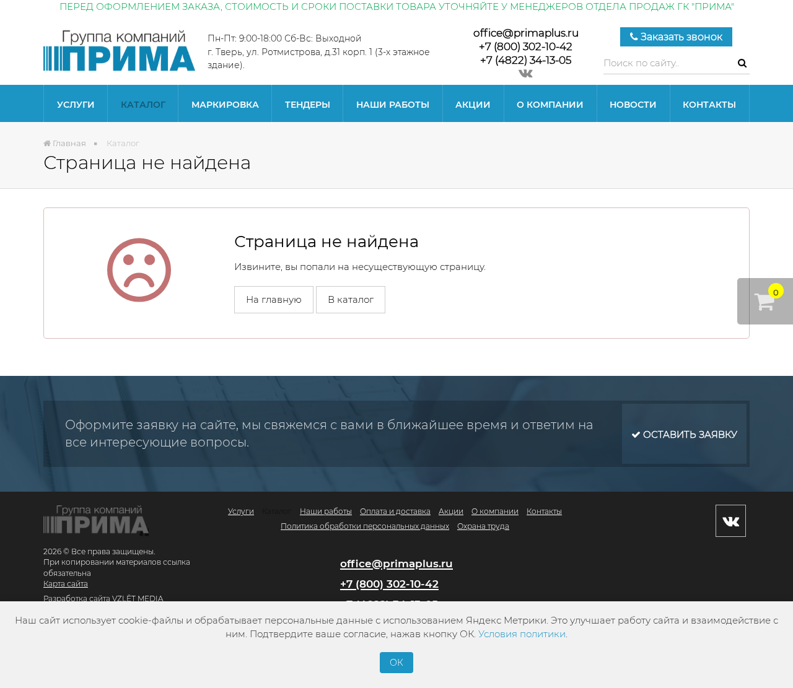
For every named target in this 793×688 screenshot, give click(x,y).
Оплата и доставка (395, 511)
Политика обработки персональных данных (365, 526)
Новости (633, 104)
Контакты (709, 104)
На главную (274, 299)
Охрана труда (483, 526)
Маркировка (225, 104)
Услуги (76, 104)
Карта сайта (65, 583)
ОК (396, 662)
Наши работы (392, 104)
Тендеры (307, 104)
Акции (473, 104)
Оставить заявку (689, 434)
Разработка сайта (76, 598)
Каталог (143, 104)
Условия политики (522, 634)
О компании (550, 104)
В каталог (351, 299)
